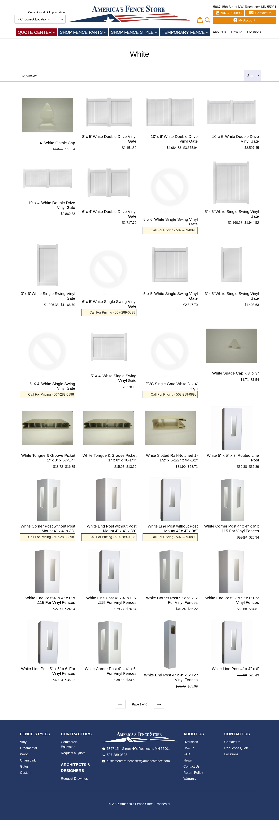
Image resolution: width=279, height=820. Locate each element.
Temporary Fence (186, 32)
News (187, 760)
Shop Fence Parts (84, 32)
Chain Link (28, 760)
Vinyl (23, 742)
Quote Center (37, 32)
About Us (219, 32)
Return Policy (193, 772)
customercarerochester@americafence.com (138, 761)
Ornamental (28, 748)
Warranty (189, 779)
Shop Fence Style (135, 32)
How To (236, 32)
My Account (246, 20)
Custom (25, 772)
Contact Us (262, 13)
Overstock (190, 742)
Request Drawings (74, 778)
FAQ (186, 754)
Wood (24, 754)
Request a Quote (73, 753)
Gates (24, 766)
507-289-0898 (231, 13)
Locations (254, 32)
